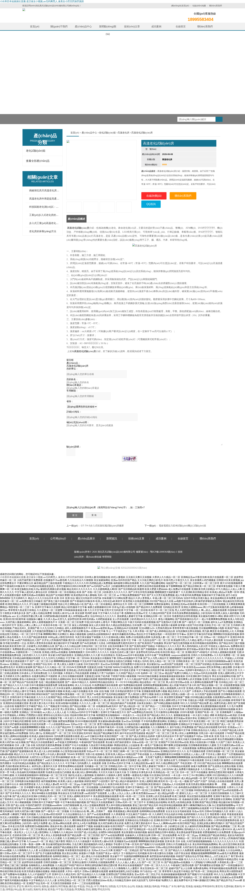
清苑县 (147, 886)
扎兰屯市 (121, 886)
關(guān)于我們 (59, 26)
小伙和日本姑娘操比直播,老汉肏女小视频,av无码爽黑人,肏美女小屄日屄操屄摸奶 (42, 1)
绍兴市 (36, 886)
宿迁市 (11, 886)
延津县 (51, 889)
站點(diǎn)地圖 (199, 6)
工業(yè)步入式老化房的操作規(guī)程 (44, 214)
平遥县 (80, 886)
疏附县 (45, 886)
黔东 (44, 889)
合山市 (130, 886)
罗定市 (20, 886)
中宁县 (59, 889)
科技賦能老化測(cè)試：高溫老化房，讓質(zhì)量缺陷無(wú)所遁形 (44, 206)
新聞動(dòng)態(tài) (107, 27)
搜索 (94, 889)
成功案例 (156, 26)
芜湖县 (189, 886)
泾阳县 (111, 886)
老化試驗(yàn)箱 (35, 150)
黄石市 (218, 886)
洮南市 (36, 889)
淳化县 (89, 886)
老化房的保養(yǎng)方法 (42, 231)
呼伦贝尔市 (103, 889)
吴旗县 (139, 886)
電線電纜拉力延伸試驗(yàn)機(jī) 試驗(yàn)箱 (182, 525)
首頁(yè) (34, 26)
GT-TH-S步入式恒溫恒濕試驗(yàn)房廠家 (102, 525)
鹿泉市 (237, 886)
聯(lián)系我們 (215, 6)
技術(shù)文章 (132, 26)
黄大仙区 (27, 889)
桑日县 (72, 886)
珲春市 (103, 886)
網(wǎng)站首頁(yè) (180, 6)
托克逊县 (69, 889)
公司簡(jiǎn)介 (58, 538)
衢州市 (28, 886)
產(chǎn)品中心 (83, 26)
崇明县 (9, 889)
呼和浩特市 (208, 886)
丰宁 (96, 886)
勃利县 (155, 886)
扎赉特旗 (228, 886)
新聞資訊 (111, 538)
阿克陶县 (79, 889)
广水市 (172, 886)
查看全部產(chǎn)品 (38, 160)
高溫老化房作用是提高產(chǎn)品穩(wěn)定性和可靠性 (44, 198)
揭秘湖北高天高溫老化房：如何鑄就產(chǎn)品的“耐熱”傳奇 (44, 190)
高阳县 (3, 886)
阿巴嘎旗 (63, 886)
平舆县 (164, 886)
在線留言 (181, 26)
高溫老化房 (123, 132)
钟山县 (17, 889)
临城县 (197, 886)
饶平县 (180, 886)
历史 (88, 889)
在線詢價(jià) (154, 195)
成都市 (53, 886)
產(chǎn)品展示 (86, 538)
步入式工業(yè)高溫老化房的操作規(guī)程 (44, 223)
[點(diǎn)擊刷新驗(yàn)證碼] (129, 459)
